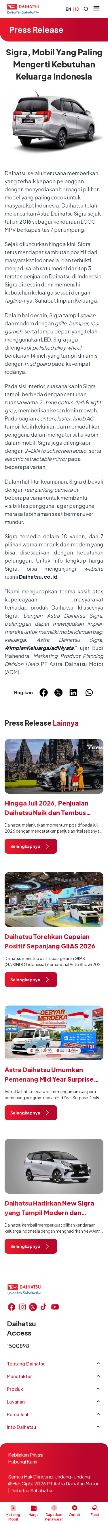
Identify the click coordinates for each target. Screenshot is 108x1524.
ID (77, 9)
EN (68, 9)
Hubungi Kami (22, 1462)
